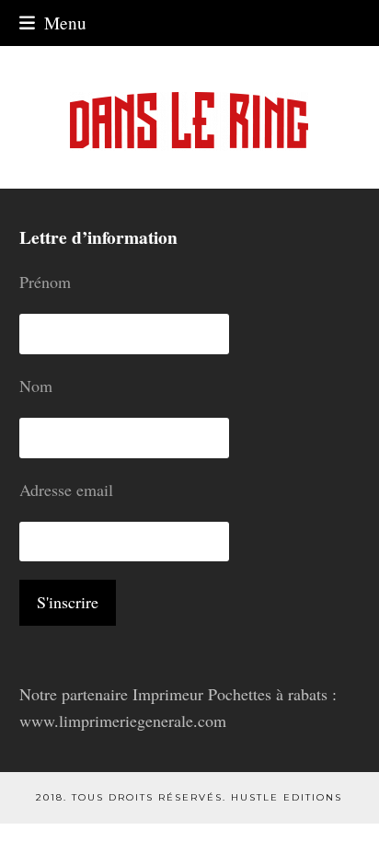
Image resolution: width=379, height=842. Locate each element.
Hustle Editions (286, 797)
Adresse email (66, 490)
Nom (35, 386)
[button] (52, 22)
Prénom (45, 282)
